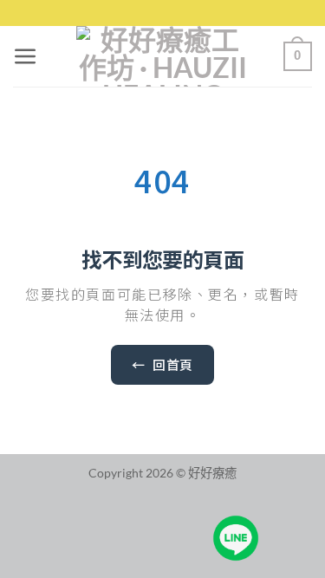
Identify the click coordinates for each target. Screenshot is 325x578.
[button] (25, 57)
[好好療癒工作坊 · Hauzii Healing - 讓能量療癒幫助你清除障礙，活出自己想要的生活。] (163, 56)
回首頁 (162, 364)
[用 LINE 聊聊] (235, 538)
